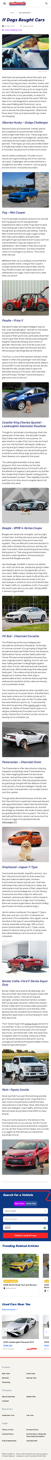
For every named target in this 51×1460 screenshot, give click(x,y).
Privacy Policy (32, 1429)
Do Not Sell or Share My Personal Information (36, 1435)
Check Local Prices (25, 1235)
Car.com (30, 1415)
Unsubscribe (31, 1441)
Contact (5, 1401)
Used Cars (31, 1203)
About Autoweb (8, 1396)
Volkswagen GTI (9, 822)
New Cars (19, 1203)
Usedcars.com (8, 1415)
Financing (6, 1382)
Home (12, 13)
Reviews (5, 1378)
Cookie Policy (7, 1434)
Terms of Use (7, 1429)
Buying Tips (31, 1378)
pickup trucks (31, 1023)
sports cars (33, 705)
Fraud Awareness (9, 1441)
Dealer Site (31, 1396)
